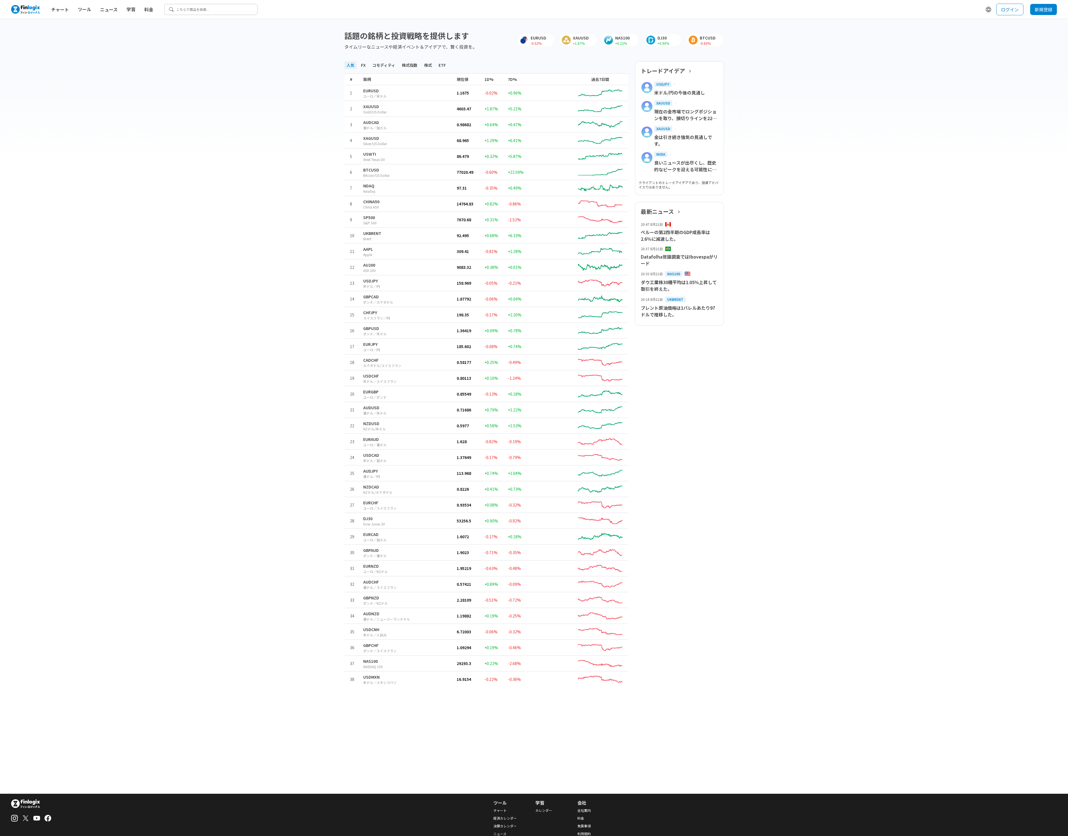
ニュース (109, 9)
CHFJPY (370, 312)
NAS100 (370, 661)
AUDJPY (370, 471)
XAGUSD (371, 138)
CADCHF (371, 360)
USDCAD (371, 455)
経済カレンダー (505, 818)
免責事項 (584, 826)
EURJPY (370, 344)
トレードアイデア (663, 71)
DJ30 (367, 518)
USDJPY (370, 281)
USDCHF (371, 376)
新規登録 (1043, 9)
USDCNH (371, 629)
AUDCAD (371, 122)
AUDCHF (371, 582)
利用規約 (584, 834)
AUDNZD (371, 613)
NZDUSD (371, 423)
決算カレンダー (505, 826)
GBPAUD (371, 550)
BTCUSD (371, 170)
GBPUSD (371, 328)
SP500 (369, 217)
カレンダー (543, 810)
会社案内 (584, 810)
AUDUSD (371, 407)
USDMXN (371, 677)
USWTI (369, 154)
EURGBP (371, 392)
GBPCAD (371, 296)
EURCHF (370, 502)
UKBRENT (372, 233)
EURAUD (371, 439)
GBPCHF (371, 645)
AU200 (369, 265)
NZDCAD (371, 487)
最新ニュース (657, 211)
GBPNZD (371, 598)
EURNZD (371, 566)
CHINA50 (371, 201)
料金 (148, 9)
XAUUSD (371, 106)
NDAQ (368, 185)
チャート (60, 9)
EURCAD (371, 534)
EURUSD (371, 90)
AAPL (368, 249)
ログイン (1010, 9)
